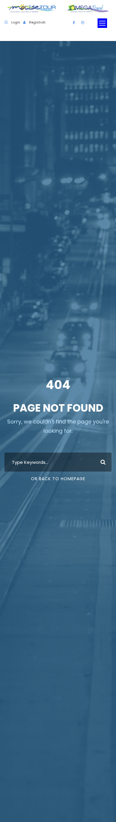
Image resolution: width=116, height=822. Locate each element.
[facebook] (74, 22)
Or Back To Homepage (58, 479)
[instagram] (82, 22)
